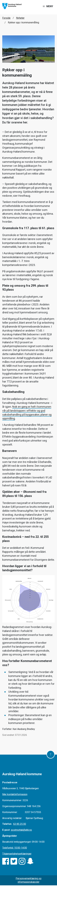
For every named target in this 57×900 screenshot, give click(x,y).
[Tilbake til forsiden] (11, 6)
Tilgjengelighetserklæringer (16, 853)
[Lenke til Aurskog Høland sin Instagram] (22, 861)
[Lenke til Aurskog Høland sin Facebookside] (5, 861)
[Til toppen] (51, 754)
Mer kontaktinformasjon (14, 794)
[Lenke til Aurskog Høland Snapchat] (30, 861)
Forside (6, 17)
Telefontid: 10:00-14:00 (14, 847)
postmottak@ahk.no (21, 829)
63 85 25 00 (19, 823)
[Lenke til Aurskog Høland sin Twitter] (13, 861)
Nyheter (20, 17)
